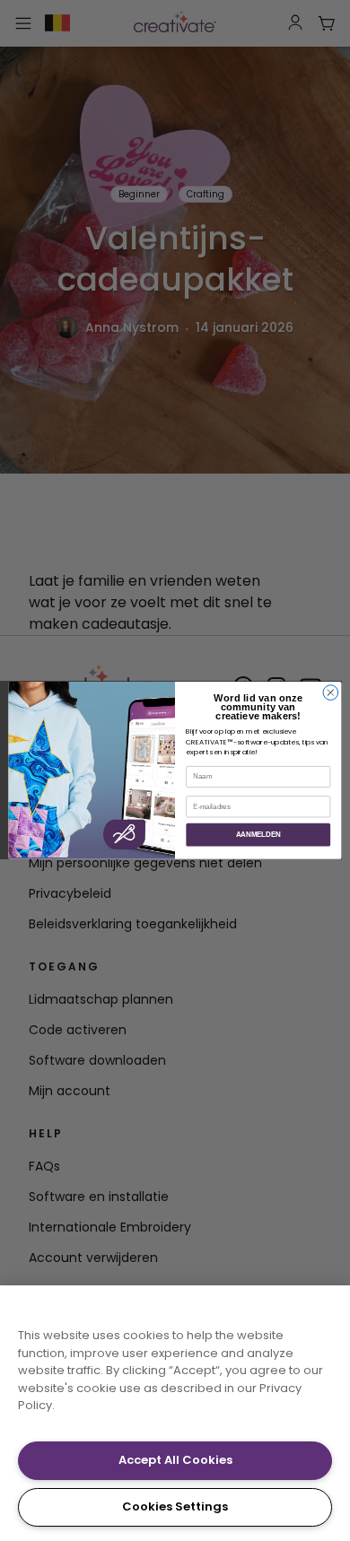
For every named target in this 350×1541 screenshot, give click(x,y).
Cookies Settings (175, 1506)
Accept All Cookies (175, 1459)
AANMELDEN (258, 834)
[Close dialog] (330, 693)
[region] (175, 1413)
